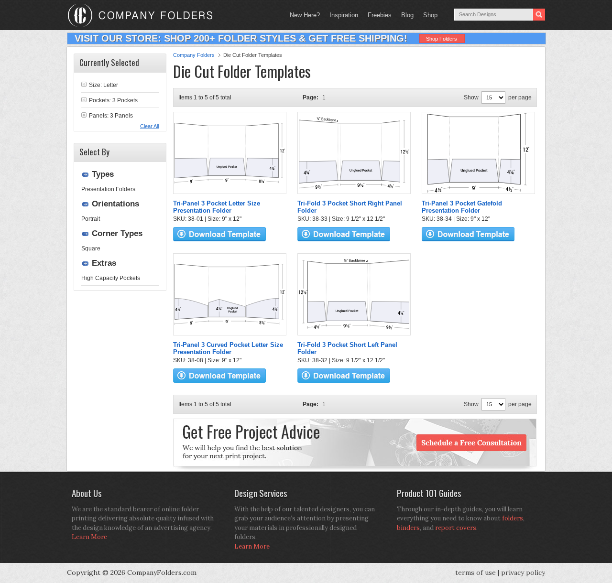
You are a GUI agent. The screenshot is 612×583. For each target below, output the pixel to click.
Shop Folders (441, 39)
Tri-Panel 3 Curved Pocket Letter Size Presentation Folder (228, 348)
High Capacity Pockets (110, 278)
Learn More (89, 537)
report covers (455, 528)
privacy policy (523, 572)
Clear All (149, 126)
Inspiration (343, 15)
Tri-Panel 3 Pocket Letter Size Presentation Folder (216, 207)
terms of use (475, 572)
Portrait (90, 219)
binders (408, 528)
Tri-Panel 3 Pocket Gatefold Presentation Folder (462, 207)
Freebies (377, 15)
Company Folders (194, 55)
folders (512, 518)
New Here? (305, 15)
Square (90, 248)
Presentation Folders (108, 189)
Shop (427, 15)
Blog (407, 15)
